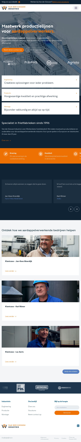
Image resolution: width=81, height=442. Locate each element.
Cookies (64, 438)
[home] (13, 8)
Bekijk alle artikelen (71, 371)
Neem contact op (34, 415)
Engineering (6, 406)
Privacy (56, 438)
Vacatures (32, 411)
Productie (5, 411)
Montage (5, 415)
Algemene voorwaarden (44, 438)
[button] (76, 8)
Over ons (31, 406)
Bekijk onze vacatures (60, 2)
